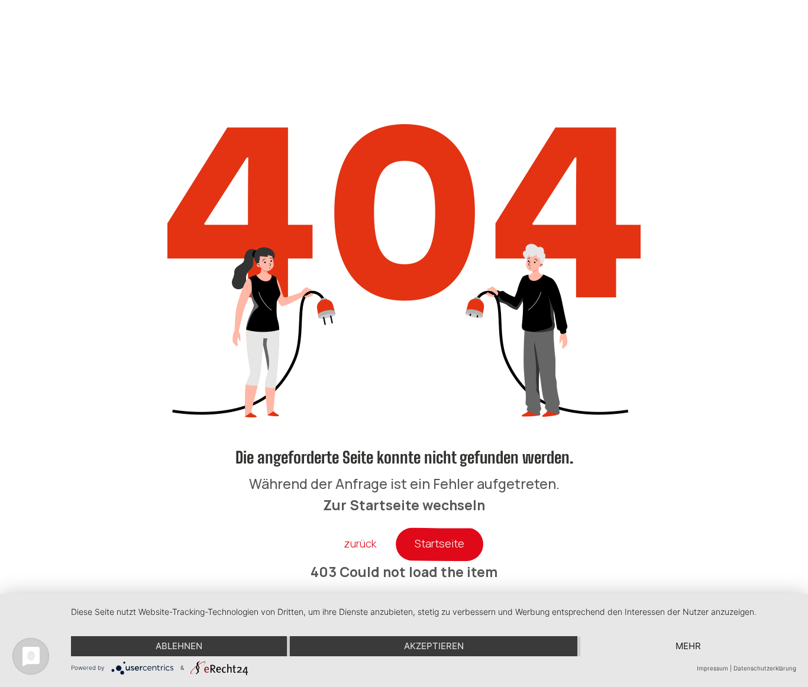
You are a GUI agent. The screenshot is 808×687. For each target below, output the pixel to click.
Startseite (439, 543)
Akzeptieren (434, 646)
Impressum (712, 668)
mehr (688, 646)
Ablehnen (179, 646)
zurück (360, 543)
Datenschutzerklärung (764, 668)
